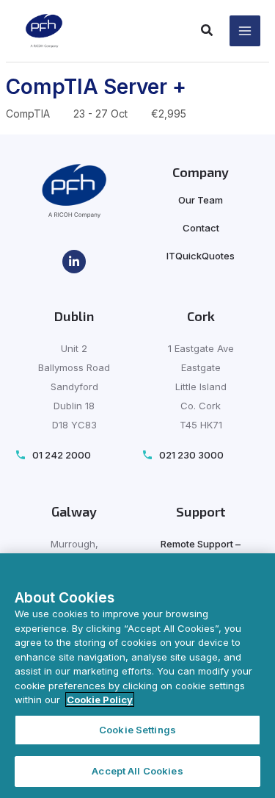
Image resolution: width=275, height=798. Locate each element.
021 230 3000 (191, 455)
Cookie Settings (137, 730)
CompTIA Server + (96, 86)
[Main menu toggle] (245, 31)
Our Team (200, 200)
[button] (207, 32)
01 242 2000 (61, 455)
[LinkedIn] (74, 261)
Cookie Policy (100, 699)
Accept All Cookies (137, 771)
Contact (201, 228)
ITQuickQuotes (200, 256)
